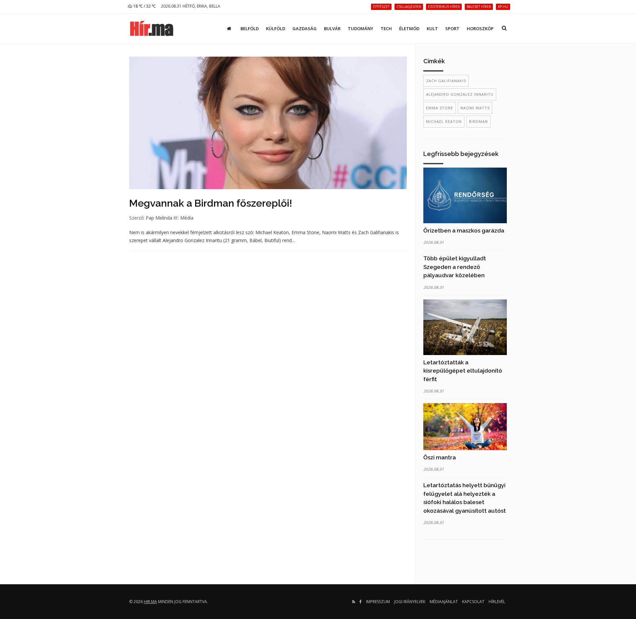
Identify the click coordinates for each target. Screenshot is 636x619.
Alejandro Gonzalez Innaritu (460, 94)
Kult (432, 28)
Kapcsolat (473, 601)
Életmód (409, 28)
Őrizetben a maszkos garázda (463, 230)
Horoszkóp (480, 28)
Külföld (275, 28)
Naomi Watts (475, 107)
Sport (452, 28)
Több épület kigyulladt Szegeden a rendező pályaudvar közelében (454, 267)
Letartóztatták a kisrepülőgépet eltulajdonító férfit (462, 371)
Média (186, 218)
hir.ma (150, 601)
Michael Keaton (444, 121)
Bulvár (332, 28)
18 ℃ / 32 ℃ (144, 6)
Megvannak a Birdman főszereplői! (210, 203)
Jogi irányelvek (409, 601)
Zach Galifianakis (446, 80)
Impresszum (378, 601)
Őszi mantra (439, 457)
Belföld (249, 28)
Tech (386, 28)
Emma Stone (439, 107)
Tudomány (360, 28)
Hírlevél (497, 601)
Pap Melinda (159, 218)
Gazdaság (304, 28)
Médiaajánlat (444, 601)
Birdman (478, 121)
